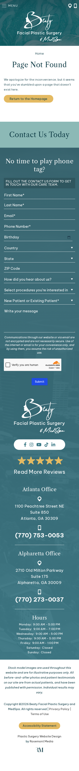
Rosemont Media (41, 741)
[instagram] (31, 444)
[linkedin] (53, 444)
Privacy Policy (59, 709)
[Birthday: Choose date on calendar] (69, 237)
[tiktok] (46, 444)
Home (39, 53)
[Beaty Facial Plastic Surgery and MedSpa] (39, 416)
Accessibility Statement (39, 725)
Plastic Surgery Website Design (39, 736)
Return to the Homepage (29, 99)
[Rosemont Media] (39, 751)
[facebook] (25, 444)
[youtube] (38, 444)
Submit (39, 381)
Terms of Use (39, 714)
